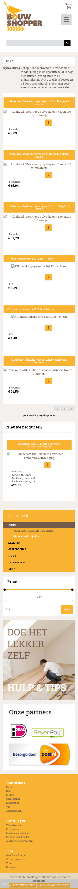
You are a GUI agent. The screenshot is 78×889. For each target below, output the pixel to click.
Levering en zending (17, 832)
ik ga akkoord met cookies (54, 885)
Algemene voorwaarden (19, 840)
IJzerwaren (16, 562)
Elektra (14, 542)
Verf (11, 568)
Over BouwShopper (16, 855)
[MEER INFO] (48, 123)
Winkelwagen (14, 825)
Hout (12, 555)
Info (9, 851)
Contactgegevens (15, 859)
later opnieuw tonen (23, 885)
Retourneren (13, 828)
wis (7, 609)
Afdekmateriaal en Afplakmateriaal (34, 531)
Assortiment (15, 783)
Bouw (9, 786)
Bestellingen (15, 821)
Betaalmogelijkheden (18, 836)
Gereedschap (17, 549)
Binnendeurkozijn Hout (27, 536)
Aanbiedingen (14, 810)
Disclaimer (12, 867)
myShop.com (47, 415)
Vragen (10, 863)
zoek (66, 609)
